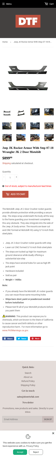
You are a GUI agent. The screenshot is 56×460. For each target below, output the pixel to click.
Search (28, 373)
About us (28, 377)
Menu (9, 4)
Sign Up (48, 419)
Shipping (6, 163)
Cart (51, 4)
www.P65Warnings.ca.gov (15, 330)
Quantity (6, 171)
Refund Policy (28, 381)
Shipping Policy (28, 385)
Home (5, 42)
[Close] (53, 433)
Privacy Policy (32, 446)
